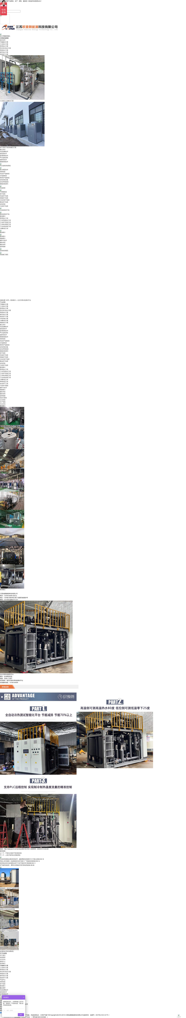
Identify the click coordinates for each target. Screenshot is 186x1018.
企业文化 (2, 959)
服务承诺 (2, 242)
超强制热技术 (4, 155)
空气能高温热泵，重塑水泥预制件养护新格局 (13, 865)
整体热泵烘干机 (4, 214)
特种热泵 (2, 172)
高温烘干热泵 (4, 196)
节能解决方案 (4, 42)
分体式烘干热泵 (4, 200)
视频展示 (2, 238)
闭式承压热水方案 (5, 48)
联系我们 (2, 963)
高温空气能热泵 (4, 174)
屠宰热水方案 (4, 52)
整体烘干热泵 (4, 202)
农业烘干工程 (4, 383)
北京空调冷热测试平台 (24, 300)
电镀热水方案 (4, 322)
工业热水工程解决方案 (7, 101)
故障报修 (2, 246)
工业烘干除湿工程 (5, 222)
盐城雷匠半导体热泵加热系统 (9, 930)
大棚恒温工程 (4, 228)
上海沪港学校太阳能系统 (12, 855)
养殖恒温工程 (4, 381)
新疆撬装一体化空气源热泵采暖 (9, 888)
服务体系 (2, 244)
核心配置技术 (4, 169)
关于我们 (2, 955)
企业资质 (2, 400)
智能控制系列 (4, 184)
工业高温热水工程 (5, 220)
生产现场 (2, 402)
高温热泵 (2, 188)
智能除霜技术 (4, 162)
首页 (7, 300)
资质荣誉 (2, 957)
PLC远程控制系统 (5, 166)
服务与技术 (3, 240)
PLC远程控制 (4, 157)
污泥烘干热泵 (4, 206)
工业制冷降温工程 (5, 224)
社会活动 (2, 404)
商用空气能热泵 (4, 178)
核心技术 (2, 149)
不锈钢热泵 (3, 192)
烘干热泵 (2, 194)
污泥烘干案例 (4, 385)
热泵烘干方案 (4, 54)
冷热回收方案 (4, 318)
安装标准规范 (4, 250)
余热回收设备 (4, 180)
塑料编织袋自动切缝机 (39, 1017)
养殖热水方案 (4, 50)
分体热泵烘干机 (4, 210)
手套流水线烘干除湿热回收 (13, 853)
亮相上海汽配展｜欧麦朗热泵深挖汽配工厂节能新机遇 (16, 861)
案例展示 (2, 216)
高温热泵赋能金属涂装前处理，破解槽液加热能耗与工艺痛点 (18, 859)
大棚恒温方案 (4, 320)
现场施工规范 (4, 254)
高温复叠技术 (4, 151)
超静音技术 (3, 159)
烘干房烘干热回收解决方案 (8, 147)
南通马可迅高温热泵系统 (7, 909)
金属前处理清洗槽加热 (7, 951)
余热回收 (2, 204)
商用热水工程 (4, 218)
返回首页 (2, 40)
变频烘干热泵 (4, 198)
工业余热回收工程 (5, 226)
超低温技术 (3, 153)
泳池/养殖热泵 (4, 182)
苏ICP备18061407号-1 (102, 1015)
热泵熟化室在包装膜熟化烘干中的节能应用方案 (14, 863)
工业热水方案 (4, 44)
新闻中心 (2, 961)
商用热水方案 (4, 46)
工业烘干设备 (26, 1017)
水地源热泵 (3, 176)
